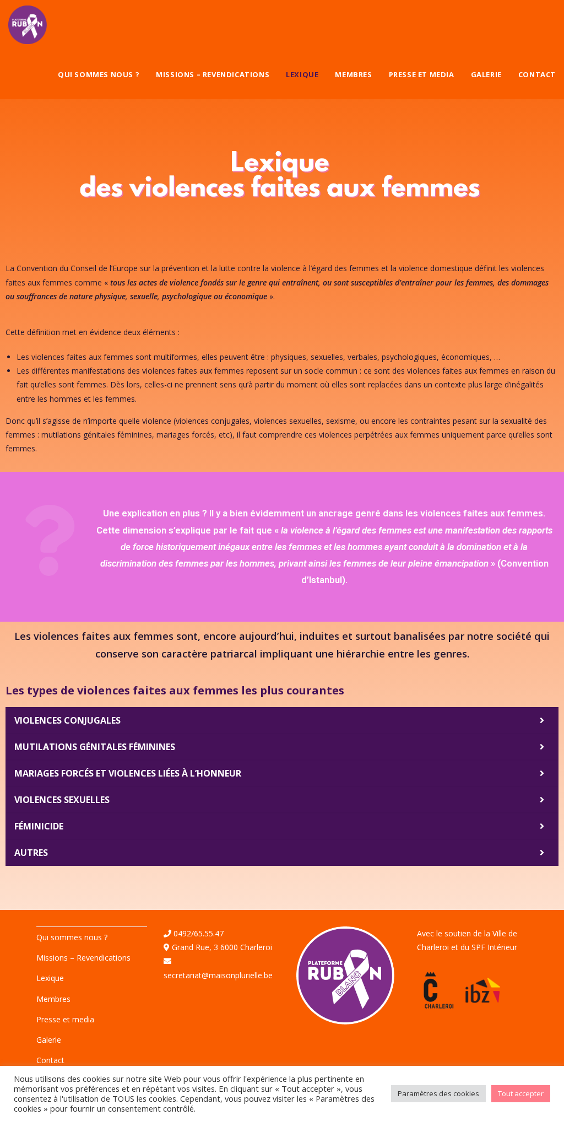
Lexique (50, 978)
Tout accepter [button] (521, 1093)
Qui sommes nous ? (71, 937)
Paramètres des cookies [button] (438, 1093)
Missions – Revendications (83, 957)
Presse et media (65, 1019)
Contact (50, 1060)
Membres (53, 999)
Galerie (48, 1039)
